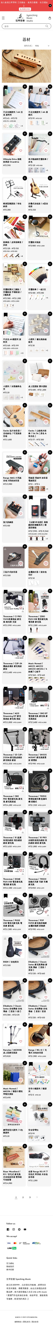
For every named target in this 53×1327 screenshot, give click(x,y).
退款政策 (35, 1322)
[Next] (37, 1197)
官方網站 (10, 1263)
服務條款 (18, 1322)
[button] (3, 18)
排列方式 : (28, 45)
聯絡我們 (10, 1266)
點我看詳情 (25, 9)
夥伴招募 (10, 1269)
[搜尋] (47, 26)
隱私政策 (26, 1322)
